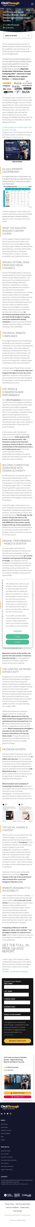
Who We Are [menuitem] (4, 1124)
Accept (17, 636)
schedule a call (18, 137)
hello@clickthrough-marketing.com (10, 1184)
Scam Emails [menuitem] (17, 1211)
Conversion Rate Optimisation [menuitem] (9, 1160)
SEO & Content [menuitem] (5, 1154)
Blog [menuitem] (2, 1136)
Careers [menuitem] (3, 1139)
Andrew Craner (21, 1220)
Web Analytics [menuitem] (5, 1163)
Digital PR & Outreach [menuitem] (7, 1157)
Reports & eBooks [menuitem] (5, 1133)
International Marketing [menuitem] (7, 1166)
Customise (18, 631)
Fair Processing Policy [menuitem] (23, 1204)
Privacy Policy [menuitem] (9, 1204)
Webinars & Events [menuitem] (6, 1130)
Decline (17, 642)
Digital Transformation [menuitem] (7, 1169)
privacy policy (8, 1035)
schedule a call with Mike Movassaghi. (15, 971)
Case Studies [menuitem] (4, 1127)
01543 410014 (24, 1184)
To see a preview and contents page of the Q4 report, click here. (17, 128)
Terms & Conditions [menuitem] (12, 1207)
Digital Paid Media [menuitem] (5, 1151)
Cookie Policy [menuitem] (24, 1207)
